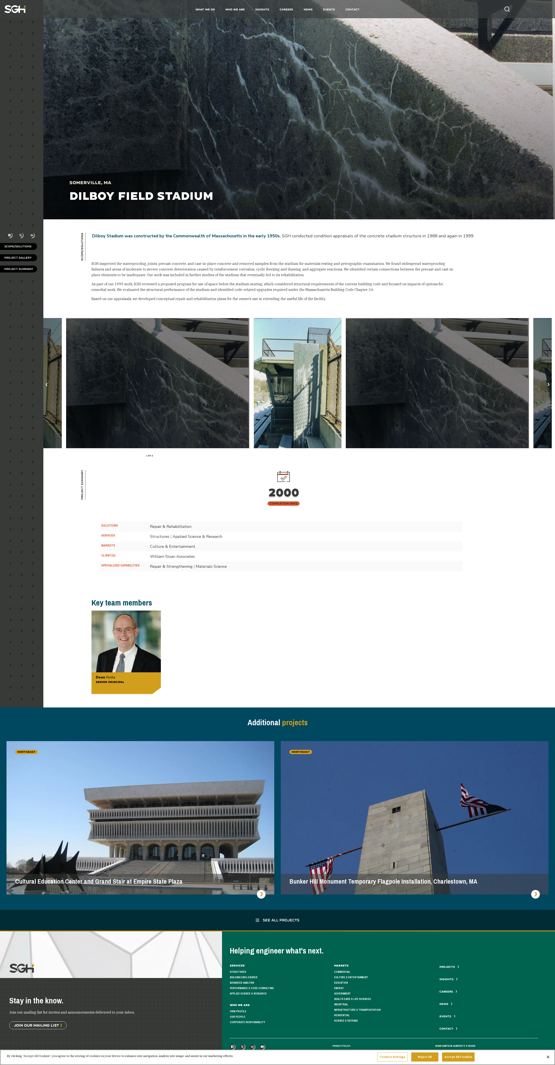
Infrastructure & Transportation (357, 1010)
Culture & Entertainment (351, 977)
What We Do (205, 9)
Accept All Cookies (458, 1057)
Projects (447, 966)
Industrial (341, 1004)
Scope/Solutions (17, 246)
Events (329, 9)
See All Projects (280, 920)
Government (342, 993)
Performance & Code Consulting (252, 988)
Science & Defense (346, 1020)
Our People (237, 1016)
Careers (286, 9)
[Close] (548, 1057)
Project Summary (18, 269)
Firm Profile (238, 1011)
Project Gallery (18, 257)
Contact (352, 9)
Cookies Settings (392, 1057)
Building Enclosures (243, 977)
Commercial (342, 972)
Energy (339, 988)
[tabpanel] (297, 383)
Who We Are (235, 9)
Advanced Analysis (242, 982)
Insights (262, 9)
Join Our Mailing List (36, 1025)
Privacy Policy (341, 1046)
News (308, 9)
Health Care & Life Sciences (352, 999)
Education (341, 982)
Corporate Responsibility (247, 1022)
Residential (342, 1015)
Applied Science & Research (248, 993)
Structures (238, 972)
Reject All (425, 1057)
